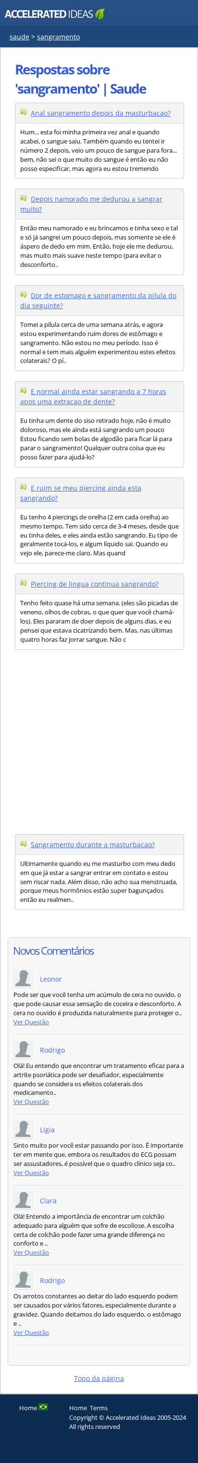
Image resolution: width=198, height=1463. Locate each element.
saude (19, 36)
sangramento (58, 36)
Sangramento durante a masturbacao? (93, 844)
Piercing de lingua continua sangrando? (95, 583)
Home (78, 1407)
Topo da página (99, 1378)
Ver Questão (31, 1022)
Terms (99, 1407)
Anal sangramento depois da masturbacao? (101, 113)
